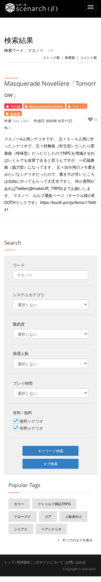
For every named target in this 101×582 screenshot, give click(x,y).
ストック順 (51, 57)
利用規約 (23, 562)
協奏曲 (15, 113)
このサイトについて (48, 562)
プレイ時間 (23, 383)
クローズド (22, 516)
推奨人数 (21, 353)
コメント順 (88, 57)
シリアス (20, 529)
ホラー (19, 503)
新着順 (70, 57)
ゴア (48, 516)
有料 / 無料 (22, 412)
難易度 (19, 324)
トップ (9, 562)
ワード (19, 265)
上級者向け (73, 516)
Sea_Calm (21, 120)
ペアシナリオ (51, 529)
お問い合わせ (76, 562)
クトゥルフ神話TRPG (54, 503)
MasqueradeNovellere (46, 106)
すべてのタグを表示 (76, 539)
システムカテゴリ (28, 294)
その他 (15, 106)
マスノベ (79, 106)
